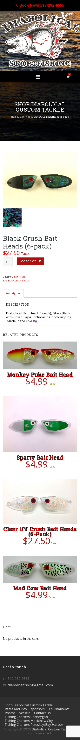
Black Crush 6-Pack (18, 280)
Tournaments (59, 709)
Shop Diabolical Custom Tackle (29, 705)
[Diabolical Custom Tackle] (40, 39)
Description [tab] (13, 293)
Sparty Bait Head (40, 457)
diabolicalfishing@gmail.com (30, 685)
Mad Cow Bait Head (40, 588)
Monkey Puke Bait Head (40, 374)
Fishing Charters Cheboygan (26, 716)
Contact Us (42, 713)
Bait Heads (26, 116)
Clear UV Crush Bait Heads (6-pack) (40, 531)
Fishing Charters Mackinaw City (29, 720)
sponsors (38, 709)
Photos (10, 713)
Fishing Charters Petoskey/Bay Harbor (34, 724)
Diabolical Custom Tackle (51, 729)
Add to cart (28, 261)
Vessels (24, 713)
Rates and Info (16, 709)
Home (14, 116)
